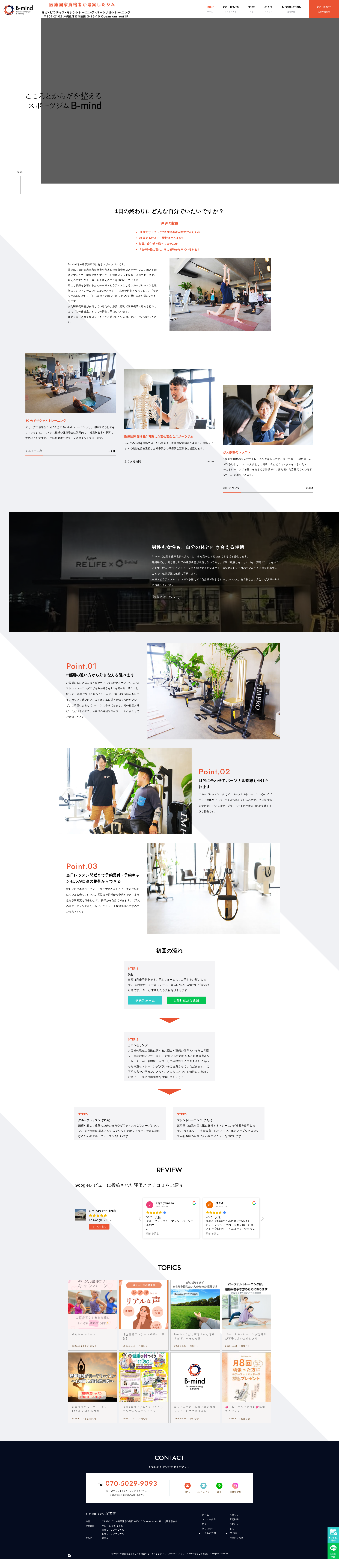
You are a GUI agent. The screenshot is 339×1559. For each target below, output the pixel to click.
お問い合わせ (236, 1538)
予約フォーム (145, 1000)
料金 (204, 1524)
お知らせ (234, 1524)
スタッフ (234, 1515)
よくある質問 (132, 461)
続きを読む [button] (152, 1233)
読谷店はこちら (164, 596)
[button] (262, 1219)
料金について (231, 487)
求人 (232, 1528)
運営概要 (234, 1519)
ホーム (205, 1515)
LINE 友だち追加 (186, 1000)
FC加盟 (233, 1533)
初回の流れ (208, 1528)
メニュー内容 (33, 450)
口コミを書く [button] (99, 1226)
